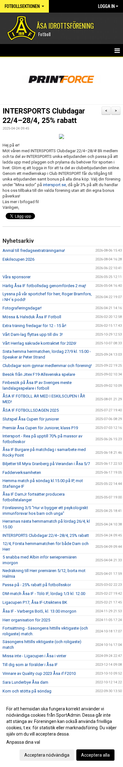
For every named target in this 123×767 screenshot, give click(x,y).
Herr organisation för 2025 (26, 620)
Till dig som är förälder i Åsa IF (30, 664)
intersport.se (54, 184)
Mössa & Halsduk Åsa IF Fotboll (32, 316)
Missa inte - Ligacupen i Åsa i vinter (34, 655)
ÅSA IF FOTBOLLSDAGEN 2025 (31, 410)
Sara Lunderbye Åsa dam (25, 682)
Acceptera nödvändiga (46, 755)
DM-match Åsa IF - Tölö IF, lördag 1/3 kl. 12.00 (44, 593)
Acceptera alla (95, 755)
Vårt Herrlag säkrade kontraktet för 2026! (39, 343)
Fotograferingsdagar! (22, 308)
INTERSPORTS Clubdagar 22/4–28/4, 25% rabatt (46, 535)
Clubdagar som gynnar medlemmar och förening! (47, 365)
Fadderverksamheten (22, 472)
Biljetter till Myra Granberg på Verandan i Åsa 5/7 (46, 463)
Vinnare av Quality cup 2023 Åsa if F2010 (39, 673)
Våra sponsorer (17, 277)
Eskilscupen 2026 (18, 259)
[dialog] (61, 731)
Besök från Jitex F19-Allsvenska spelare (39, 374)
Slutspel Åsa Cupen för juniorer (31, 419)
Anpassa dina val (23, 742)
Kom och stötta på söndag (27, 691)
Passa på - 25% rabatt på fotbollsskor (37, 584)
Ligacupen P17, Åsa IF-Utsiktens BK (35, 602)
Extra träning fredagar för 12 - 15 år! (34, 325)
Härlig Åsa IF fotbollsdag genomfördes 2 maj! (44, 285)
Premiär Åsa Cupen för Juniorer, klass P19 (40, 427)
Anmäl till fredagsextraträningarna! (34, 250)
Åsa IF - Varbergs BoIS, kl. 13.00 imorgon (39, 611)
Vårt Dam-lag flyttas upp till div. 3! (33, 334)
